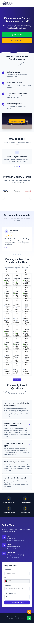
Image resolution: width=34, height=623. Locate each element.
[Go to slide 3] (17, 166)
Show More (17, 379)
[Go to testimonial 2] (15, 254)
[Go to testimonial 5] (20, 254)
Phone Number (8, 577)
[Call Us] (29, 612)
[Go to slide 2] (16, 166)
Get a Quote (18, 35)
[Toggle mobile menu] (30, 3)
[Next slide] (31, 198)
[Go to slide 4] (19, 166)
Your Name (7, 569)
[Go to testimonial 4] (18, 254)
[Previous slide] (3, 198)
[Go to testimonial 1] (13, 254)
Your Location (8, 585)
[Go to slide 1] (14, 166)
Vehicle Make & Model (10, 593)
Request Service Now (17, 602)
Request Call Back (17, 41)
